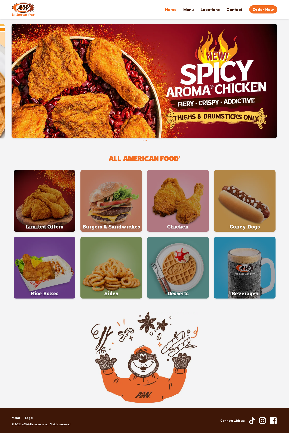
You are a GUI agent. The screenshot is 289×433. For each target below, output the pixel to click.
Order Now (263, 9)
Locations (210, 9)
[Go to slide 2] (146, 140)
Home (170, 9)
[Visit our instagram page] (262, 420)
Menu (188, 9)
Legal (29, 418)
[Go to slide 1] (143, 140)
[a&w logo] (23, 9)
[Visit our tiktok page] (252, 420)
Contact (234, 9)
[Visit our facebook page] (273, 420)
